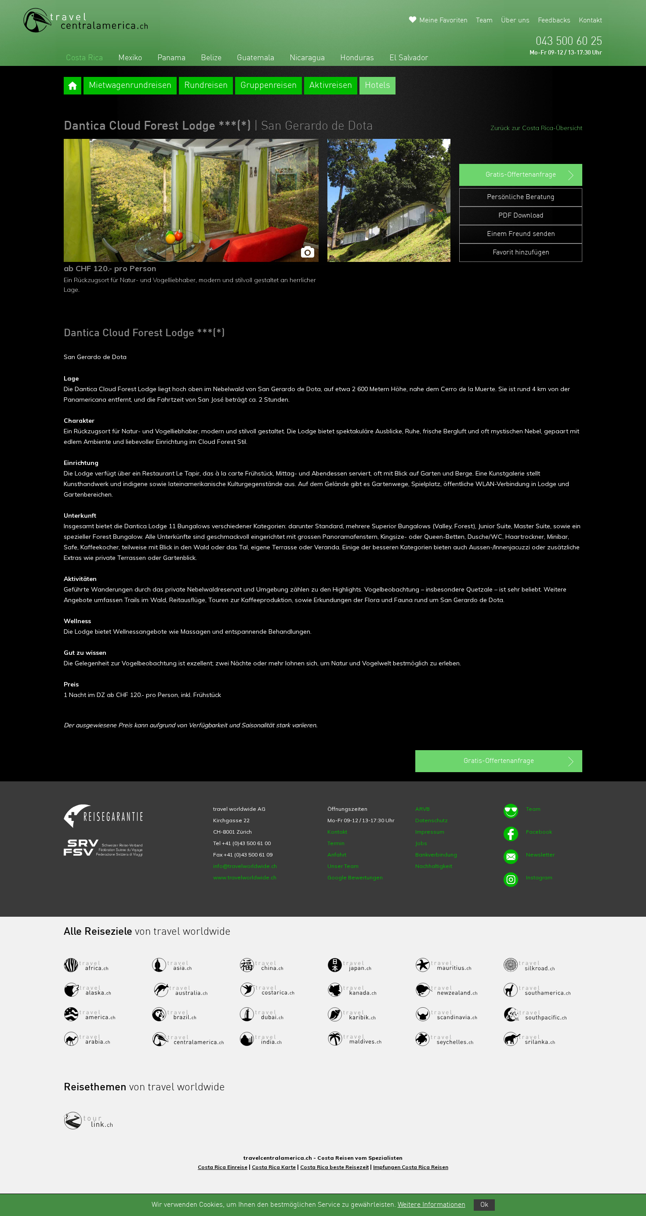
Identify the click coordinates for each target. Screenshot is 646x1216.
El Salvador (408, 58)
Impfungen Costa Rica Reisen (410, 1167)
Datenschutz (431, 820)
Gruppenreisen (268, 85)
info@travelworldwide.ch (245, 866)
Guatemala (255, 58)
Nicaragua (307, 58)
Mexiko (130, 58)
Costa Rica (84, 58)
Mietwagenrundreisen (130, 85)
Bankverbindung (436, 854)
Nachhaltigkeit (433, 866)
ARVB (422, 809)
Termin (336, 843)
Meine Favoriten (443, 20)
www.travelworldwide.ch (244, 877)
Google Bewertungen (355, 877)
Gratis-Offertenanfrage (521, 174)
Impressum (429, 831)
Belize (211, 58)
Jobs (421, 843)
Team (484, 20)
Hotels (377, 85)
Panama (171, 58)
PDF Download (521, 215)
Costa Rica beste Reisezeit (334, 1167)
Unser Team (343, 866)
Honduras (357, 58)
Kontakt (590, 20)
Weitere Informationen (431, 1205)
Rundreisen (206, 85)
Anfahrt (336, 854)
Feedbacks (554, 20)
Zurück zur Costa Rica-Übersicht (536, 128)
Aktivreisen (330, 85)
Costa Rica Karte (274, 1167)
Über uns (515, 20)
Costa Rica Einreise (222, 1167)
